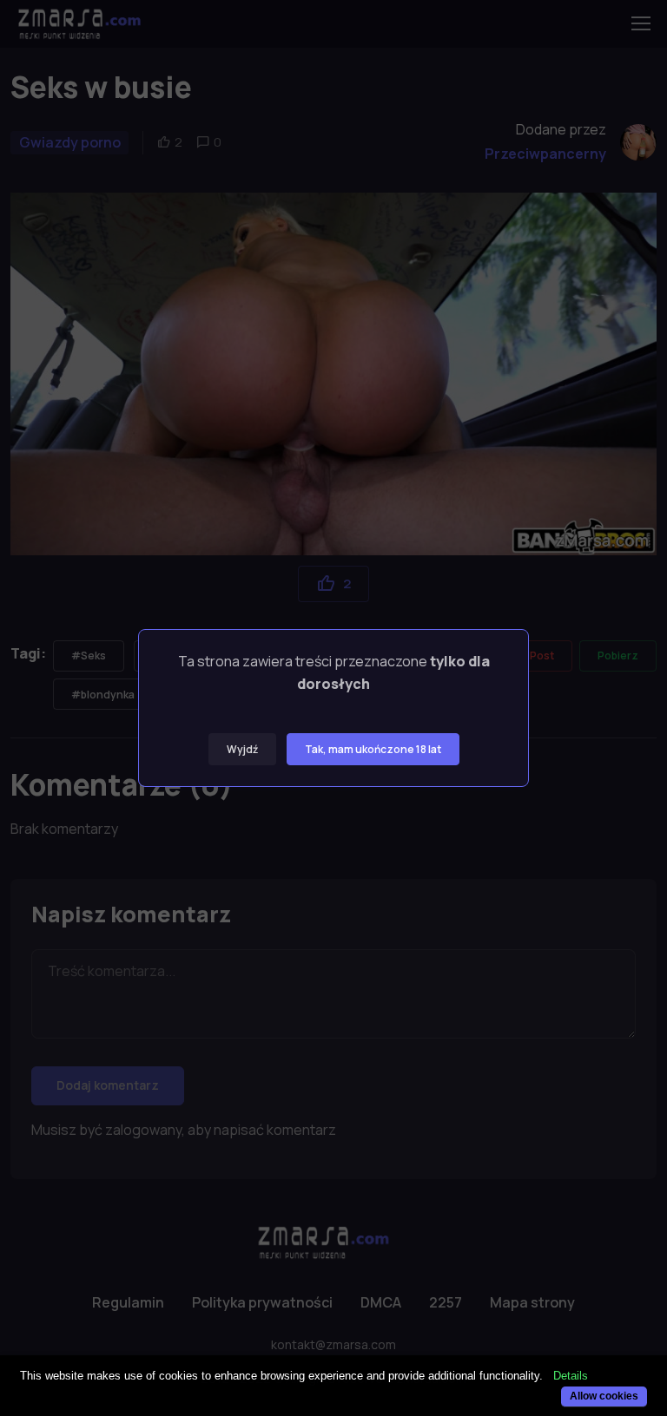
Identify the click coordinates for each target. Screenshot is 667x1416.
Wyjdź (242, 749)
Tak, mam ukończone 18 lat (373, 749)
